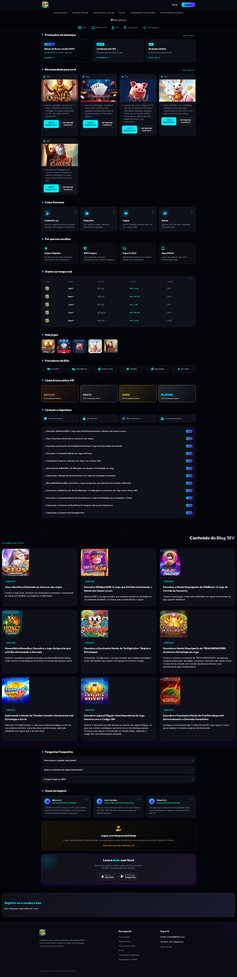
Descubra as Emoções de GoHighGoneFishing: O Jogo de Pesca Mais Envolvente (84, 446)
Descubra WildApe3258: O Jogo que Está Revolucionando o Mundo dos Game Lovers (86, 431)
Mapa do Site (166, 947)
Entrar (175, 5)
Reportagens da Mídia (171, 13)
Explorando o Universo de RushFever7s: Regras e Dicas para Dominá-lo (79, 505)
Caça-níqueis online (103, 13)
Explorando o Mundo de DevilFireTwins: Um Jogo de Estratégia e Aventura (81, 475)
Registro (188, 5)
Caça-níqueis (61, 13)
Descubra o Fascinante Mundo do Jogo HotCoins (69, 453)
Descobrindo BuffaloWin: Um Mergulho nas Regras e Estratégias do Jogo (80, 468)
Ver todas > (189, 36)
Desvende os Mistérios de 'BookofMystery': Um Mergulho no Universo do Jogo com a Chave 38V (92, 490)
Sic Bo (122, 13)
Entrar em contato (68, 124)
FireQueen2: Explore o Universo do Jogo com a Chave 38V (73, 461)
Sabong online (80, 13)
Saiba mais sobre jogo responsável (117, 845)
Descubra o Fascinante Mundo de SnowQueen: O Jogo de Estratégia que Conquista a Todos (89, 498)
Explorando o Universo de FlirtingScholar (65, 513)
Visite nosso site (51, 124)
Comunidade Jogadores (143, 13)
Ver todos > (188, 70)
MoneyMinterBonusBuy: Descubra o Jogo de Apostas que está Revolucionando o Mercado (88, 483)
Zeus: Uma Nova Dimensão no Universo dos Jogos (70, 438)
